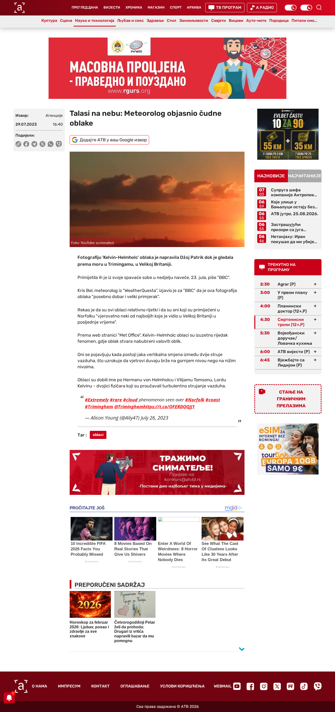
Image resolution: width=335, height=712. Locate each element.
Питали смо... (304, 20)
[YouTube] (237, 686)
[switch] (290, 8)
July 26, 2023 (154, 417)
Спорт (175, 7)
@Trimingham (128, 406)
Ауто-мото (256, 20)
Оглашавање (134, 686)
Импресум (69, 686)
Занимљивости (193, 20)
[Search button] (319, 7)
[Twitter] (277, 686)
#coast (213, 400)
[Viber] (318, 686)
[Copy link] (18, 144)
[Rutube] (290, 686)
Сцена (66, 20)
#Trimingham (99, 406)
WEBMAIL (223, 686)
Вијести (111, 7)
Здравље (155, 20)
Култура (49, 20)
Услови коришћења (182, 686)
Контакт (100, 686)
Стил (171, 20)
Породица (279, 20)
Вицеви (236, 20)
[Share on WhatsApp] (51, 144)
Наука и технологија (94, 20)
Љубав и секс (130, 20)
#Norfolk (194, 400)
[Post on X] (42, 144)
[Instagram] (264, 686)
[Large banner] (167, 68)
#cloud (130, 400)
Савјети (218, 20)
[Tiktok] (304, 686)
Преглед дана (85, 7)
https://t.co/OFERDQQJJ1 (169, 406)
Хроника (134, 7)
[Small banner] (288, 134)
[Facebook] (250, 686)
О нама (39, 686)
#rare (116, 400)
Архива (194, 7)
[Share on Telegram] (34, 144)
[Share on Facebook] (26, 144)
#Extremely (97, 400)
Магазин (156, 7)
